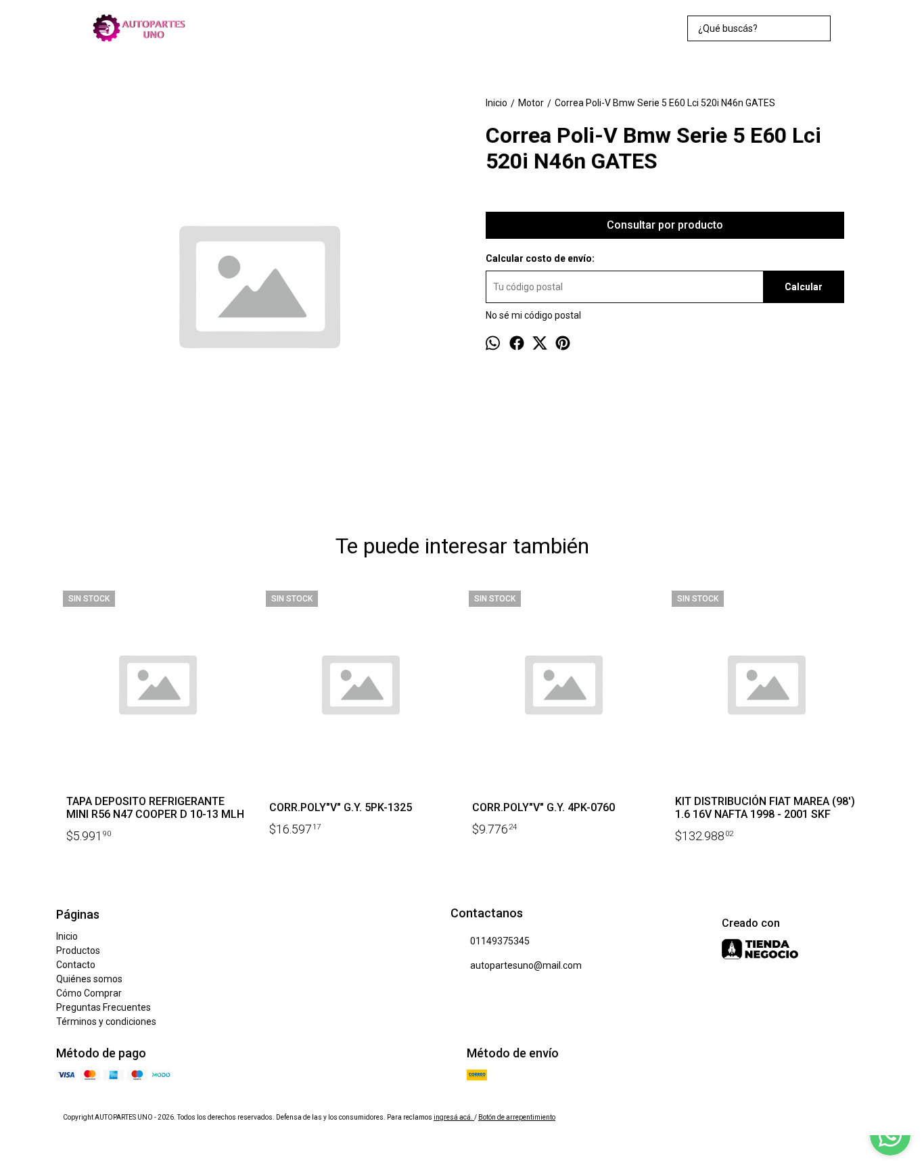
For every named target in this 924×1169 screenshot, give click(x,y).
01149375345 (500, 941)
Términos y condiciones (106, 1021)
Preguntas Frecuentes (103, 1007)
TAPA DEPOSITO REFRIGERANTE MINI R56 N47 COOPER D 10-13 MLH (155, 808)
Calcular (804, 286)
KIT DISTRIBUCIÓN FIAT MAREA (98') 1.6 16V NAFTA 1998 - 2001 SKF (765, 808)
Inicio (67, 936)
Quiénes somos (89, 978)
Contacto (75, 964)
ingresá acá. (454, 1117)
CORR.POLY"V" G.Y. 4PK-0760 (543, 807)
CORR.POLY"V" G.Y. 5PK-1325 (340, 807)
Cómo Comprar (89, 993)
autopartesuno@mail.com (526, 965)
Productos (78, 950)
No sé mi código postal (533, 315)
